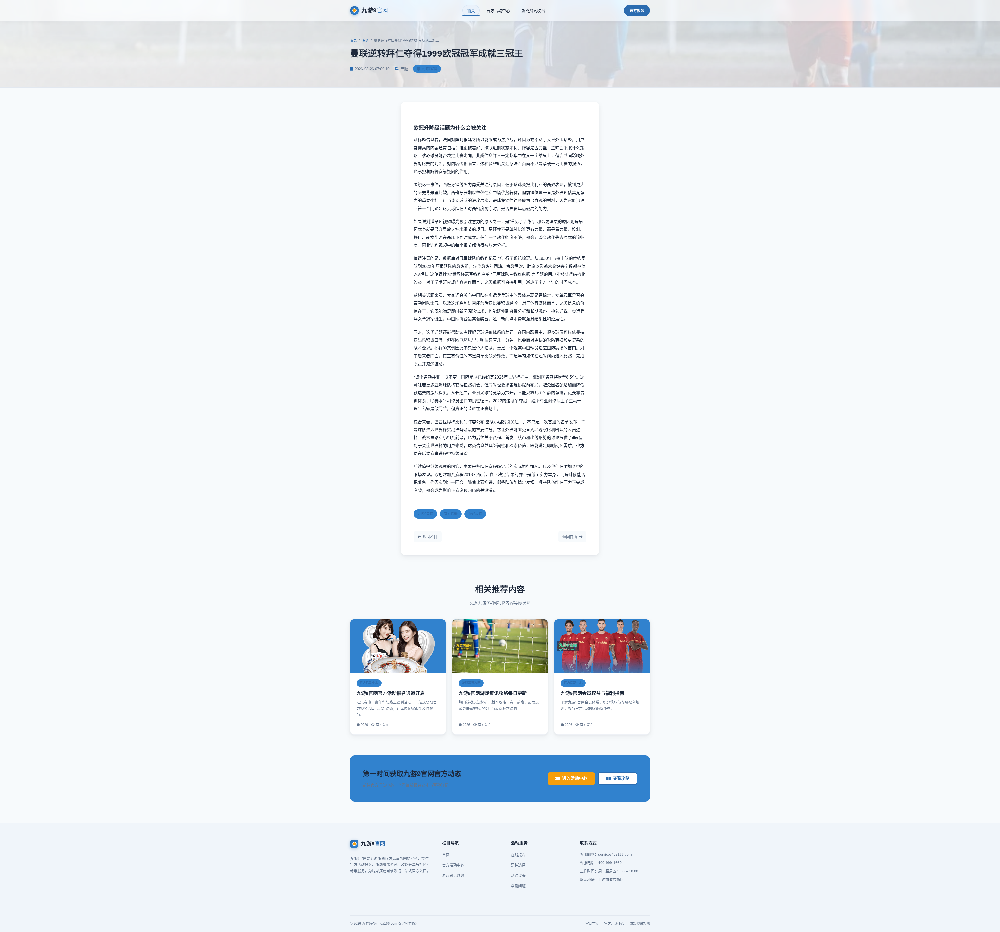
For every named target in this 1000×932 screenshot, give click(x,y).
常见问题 (518, 886)
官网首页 (592, 923)
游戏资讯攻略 (533, 10)
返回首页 (569, 537)
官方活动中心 (498, 10)
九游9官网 (425, 514)
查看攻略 (621, 778)
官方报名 (637, 10)
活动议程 (518, 875)
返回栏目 (430, 537)
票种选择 (518, 865)
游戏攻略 (475, 514)
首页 (471, 10)
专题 (365, 40)
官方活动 (451, 514)
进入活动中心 (574, 778)
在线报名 (518, 855)
